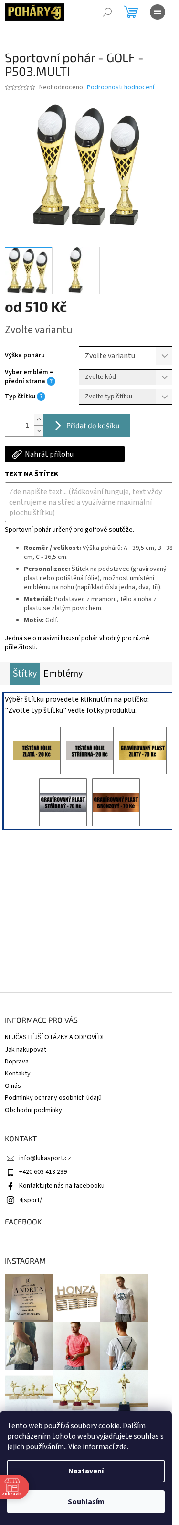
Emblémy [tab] (63, 673)
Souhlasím (86, 1501)
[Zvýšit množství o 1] (38, 419)
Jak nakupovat (25, 1049)
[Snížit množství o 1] (38, 430)
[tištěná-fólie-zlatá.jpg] (36, 750)
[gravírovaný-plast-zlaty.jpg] (142, 750)
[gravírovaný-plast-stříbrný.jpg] (63, 802)
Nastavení (86, 1471)
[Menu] (157, 11)
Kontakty (18, 1073)
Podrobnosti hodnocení (120, 87)
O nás (13, 1086)
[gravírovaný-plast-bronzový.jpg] (116, 802)
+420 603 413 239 (43, 1172)
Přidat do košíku (93, 425)
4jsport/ (30, 1200)
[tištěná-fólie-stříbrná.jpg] (89, 750)
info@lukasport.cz (45, 1158)
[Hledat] (107, 11)
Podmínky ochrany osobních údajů (53, 1098)
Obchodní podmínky (33, 1110)
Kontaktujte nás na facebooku (62, 1186)
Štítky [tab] (25, 673)
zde (121, 1446)
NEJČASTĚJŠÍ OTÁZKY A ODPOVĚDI (54, 1037)
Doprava (17, 1061)
